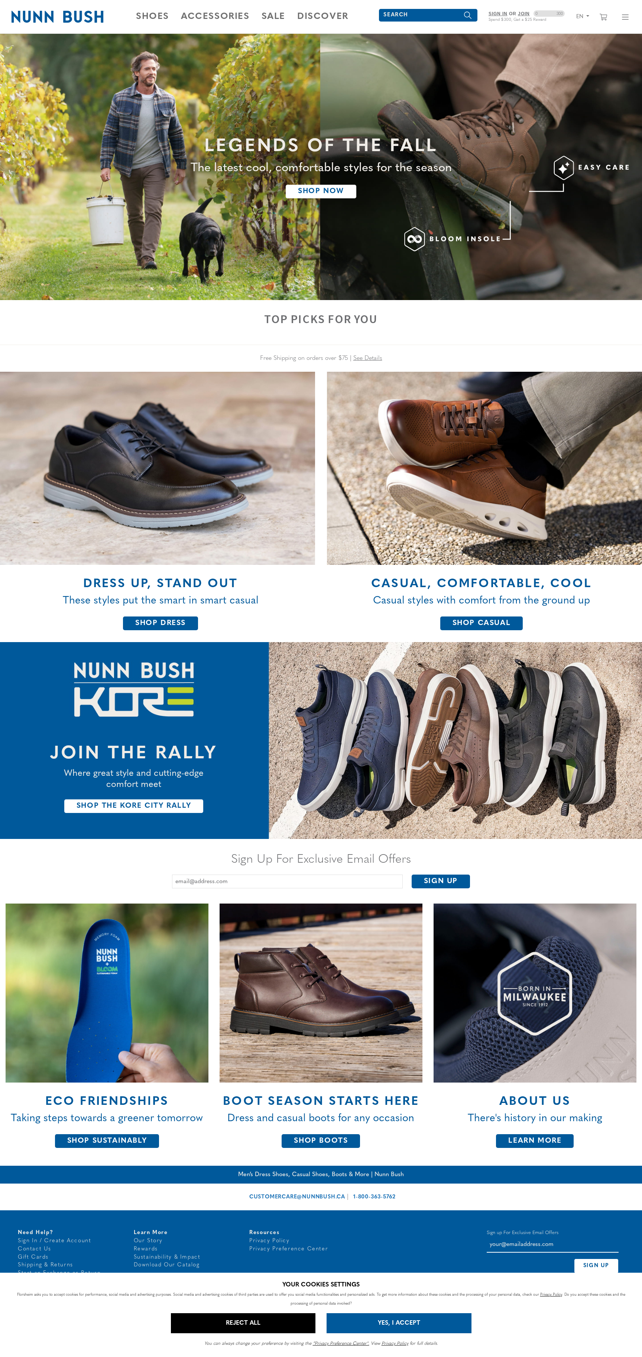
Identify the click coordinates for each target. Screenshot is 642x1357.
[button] (152, 17)
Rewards (146, 1249)
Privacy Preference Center (288, 1249)
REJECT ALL (243, 1323)
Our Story (148, 1241)
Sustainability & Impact (167, 1257)
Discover (322, 16)
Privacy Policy (269, 1241)
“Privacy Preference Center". (341, 1343)
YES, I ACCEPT (399, 1323)
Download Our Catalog (167, 1265)
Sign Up (441, 881)
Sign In (498, 13)
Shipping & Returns (45, 1265)
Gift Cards (33, 1257)
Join (524, 13)
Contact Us (34, 1249)
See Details (367, 358)
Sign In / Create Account (54, 1241)
